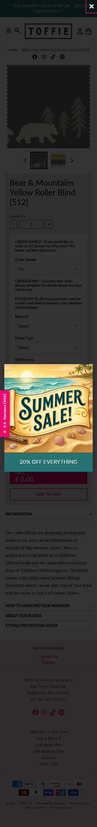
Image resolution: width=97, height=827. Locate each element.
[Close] (91, 6)
